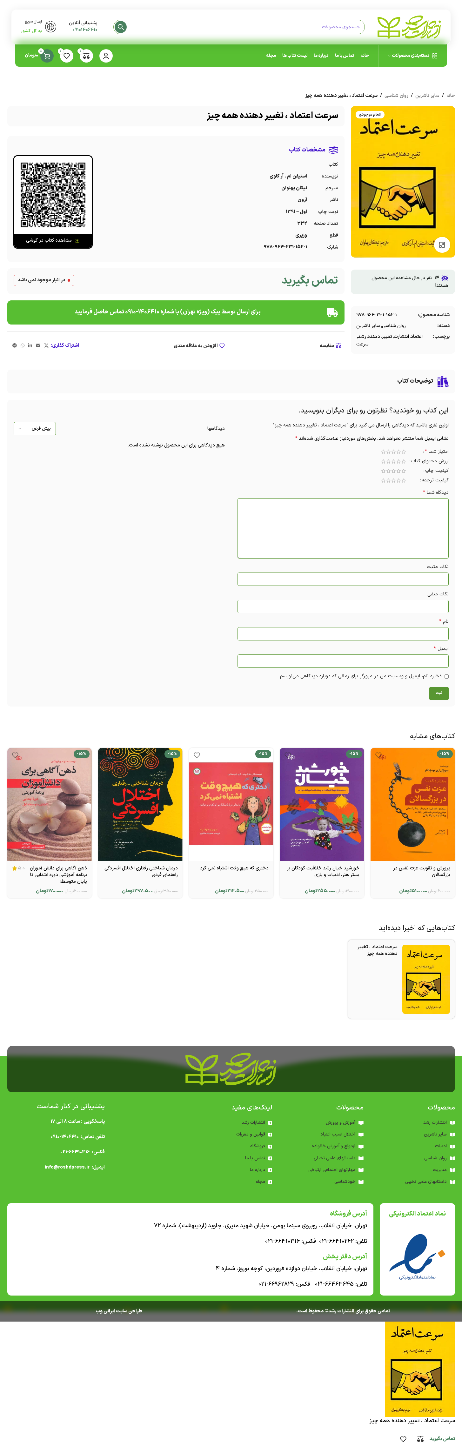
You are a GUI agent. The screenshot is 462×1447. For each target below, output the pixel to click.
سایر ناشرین (427, 95)
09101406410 (84, 30)
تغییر (387, 336)
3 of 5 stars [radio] (393, 451)
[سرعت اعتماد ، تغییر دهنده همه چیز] (426, 979)
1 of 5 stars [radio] (403, 451)
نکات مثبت (438, 567)
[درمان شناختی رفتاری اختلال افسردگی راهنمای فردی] (140, 804)
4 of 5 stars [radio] (388, 451)
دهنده (374, 336)
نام (444, 621)
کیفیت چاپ (437, 471)
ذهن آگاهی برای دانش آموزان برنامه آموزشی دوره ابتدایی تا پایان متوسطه (58, 875)
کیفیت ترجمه (435, 481)
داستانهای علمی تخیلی (334, 1158)
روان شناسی (396, 95)
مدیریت (440, 1170)
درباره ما (257, 1170)
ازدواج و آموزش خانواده (333, 1146)
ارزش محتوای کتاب (430, 462)
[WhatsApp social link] (22, 346)
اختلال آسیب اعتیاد (337, 1134)
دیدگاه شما (436, 492)
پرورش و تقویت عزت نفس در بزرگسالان (421, 872)
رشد (362, 336)
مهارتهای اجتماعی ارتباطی (331, 1170)
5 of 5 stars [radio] (383, 451)
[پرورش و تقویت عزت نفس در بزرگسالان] (413, 804)
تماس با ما (255, 1158)
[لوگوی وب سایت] (409, 26)
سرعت (362, 344)
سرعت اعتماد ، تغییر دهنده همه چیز (378, 950)
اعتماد (417, 336)
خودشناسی (344, 1181)
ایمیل (441, 649)
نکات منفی (438, 594)
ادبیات (441, 1146)
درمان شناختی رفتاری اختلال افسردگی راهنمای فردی (141, 872)
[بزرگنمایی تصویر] (442, 245)
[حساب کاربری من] (106, 56)
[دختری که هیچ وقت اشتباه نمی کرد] (231, 804)
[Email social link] (38, 346)
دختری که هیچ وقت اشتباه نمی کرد (234, 868)
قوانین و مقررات (250, 1134)
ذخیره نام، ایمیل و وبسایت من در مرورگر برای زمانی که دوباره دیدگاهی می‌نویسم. (360, 676)
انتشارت (401, 336)
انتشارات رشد (253, 1122)
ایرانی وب (105, 1311)
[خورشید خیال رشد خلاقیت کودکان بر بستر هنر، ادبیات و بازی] (322, 804)
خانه (450, 95)
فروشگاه (257, 1146)
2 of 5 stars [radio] (398, 451)
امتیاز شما (437, 452)
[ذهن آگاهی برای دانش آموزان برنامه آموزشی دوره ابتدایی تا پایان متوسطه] (49, 804)
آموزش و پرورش (340, 1122)
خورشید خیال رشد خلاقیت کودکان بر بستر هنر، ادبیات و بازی (323, 872)
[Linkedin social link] (30, 346)
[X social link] (46, 346)
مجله (260, 1181)
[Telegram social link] (14, 346)
